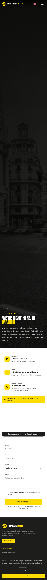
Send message (23, 501)
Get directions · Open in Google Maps (23, 434)
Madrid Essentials (8, 553)
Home (4, 309)
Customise (23, 567)
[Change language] (35, 4)
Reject (23, 571)
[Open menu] (42, 4)
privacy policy (19, 492)
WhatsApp (8, 541)
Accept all (23, 576)
